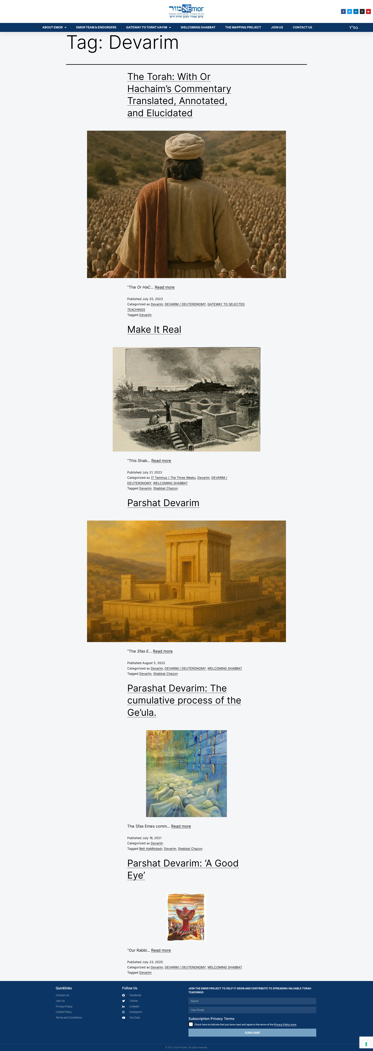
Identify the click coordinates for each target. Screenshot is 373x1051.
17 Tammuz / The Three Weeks (173, 478)
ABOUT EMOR (52, 27)
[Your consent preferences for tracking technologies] (366, 1044)
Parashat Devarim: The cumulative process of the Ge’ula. (184, 700)
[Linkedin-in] (355, 11)
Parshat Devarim (163, 502)
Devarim (157, 304)
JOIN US (277, 27)
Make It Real (154, 329)
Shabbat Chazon (165, 488)
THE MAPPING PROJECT (243, 27)
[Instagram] (362, 11)
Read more (165, 287)
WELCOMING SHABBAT (198, 27)
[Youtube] (368, 11)
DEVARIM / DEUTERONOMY (185, 304)
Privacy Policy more (285, 1024)
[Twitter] (349, 11)
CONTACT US (302, 27)
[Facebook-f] (343, 11)
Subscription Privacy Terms (211, 1019)
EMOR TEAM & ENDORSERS (96, 27)
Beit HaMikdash (150, 849)
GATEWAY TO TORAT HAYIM (146, 27)
